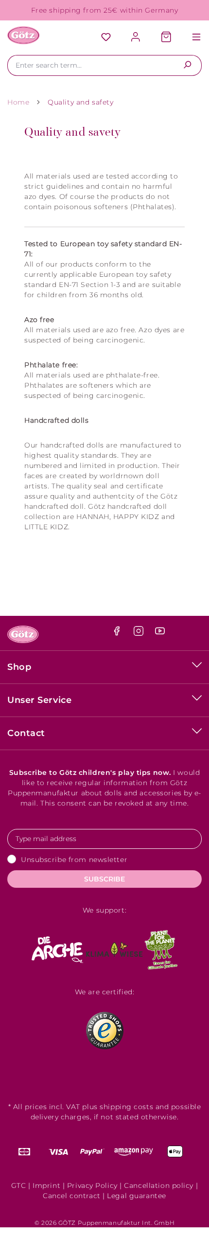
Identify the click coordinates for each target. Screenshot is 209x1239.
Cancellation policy (158, 1185)
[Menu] (191, 38)
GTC (18, 1185)
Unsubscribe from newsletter (74, 859)
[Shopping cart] (166, 37)
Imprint (46, 1185)
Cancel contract (71, 1195)
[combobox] (90, 65)
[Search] (187, 65)
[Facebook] (118, 633)
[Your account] (136, 38)
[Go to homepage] (23, 35)
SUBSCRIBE (104, 879)
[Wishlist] (106, 38)
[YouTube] (160, 633)
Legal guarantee (136, 1195)
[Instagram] (140, 633)
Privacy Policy (92, 1185)
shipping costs (126, 1106)
